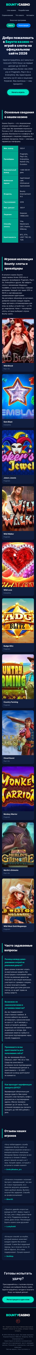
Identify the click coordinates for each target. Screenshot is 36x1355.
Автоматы (30, 15)
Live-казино (11, 10)
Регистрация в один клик (18, 1299)
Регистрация (23, 25)
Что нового (20, 15)
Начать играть (18, 92)
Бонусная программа (18, 20)
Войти (10, 25)
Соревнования (7, 15)
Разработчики (23, 10)
